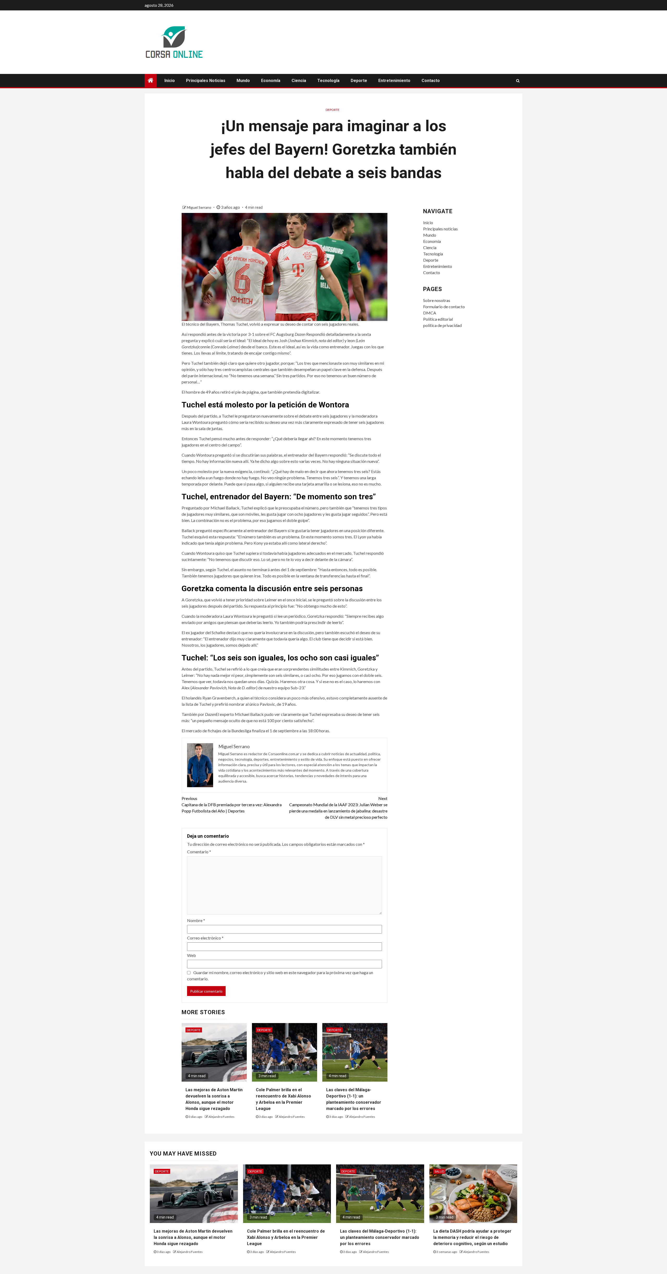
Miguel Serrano (199, 207)
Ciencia (299, 80)
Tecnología (328, 80)
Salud (439, 1171)
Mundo (243, 80)
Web (191, 955)
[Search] (518, 81)
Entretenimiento (394, 80)
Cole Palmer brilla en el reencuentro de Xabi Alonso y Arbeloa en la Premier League (286, 1237)
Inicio (169, 80)
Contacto (431, 80)
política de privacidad (442, 325)
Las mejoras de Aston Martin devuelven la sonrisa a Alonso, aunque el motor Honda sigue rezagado (193, 1237)
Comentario (199, 851)
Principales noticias (205, 80)
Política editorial (438, 319)
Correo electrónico (205, 937)
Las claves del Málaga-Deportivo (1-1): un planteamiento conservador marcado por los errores (379, 1237)
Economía (270, 80)
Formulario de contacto (444, 306)
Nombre (196, 920)
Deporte (359, 80)
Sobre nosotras (436, 300)
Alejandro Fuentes (221, 1117)
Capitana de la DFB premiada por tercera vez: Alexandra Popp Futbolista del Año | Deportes (232, 804)
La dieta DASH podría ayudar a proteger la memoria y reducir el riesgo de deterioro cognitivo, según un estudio (472, 1237)
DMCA (429, 312)
